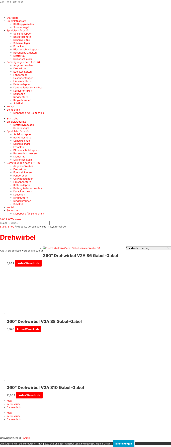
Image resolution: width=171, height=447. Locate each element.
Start (3, 226)
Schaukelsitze (21, 40)
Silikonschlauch (22, 59)
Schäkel (18, 103)
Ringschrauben (22, 100)
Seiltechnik (13, 109)
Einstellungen (123, 443)
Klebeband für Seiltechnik (28, 112)
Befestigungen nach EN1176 (23, 62)
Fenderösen (20, 74)
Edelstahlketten (22, 71)
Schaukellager (21, 43)
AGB (9, 400)
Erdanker (18, 46)
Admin (27, 437)
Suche (4, 223)
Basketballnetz (22, 36)
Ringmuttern (20, 97)
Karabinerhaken (22, 90)
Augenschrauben (23, 65)
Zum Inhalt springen (12, 1)
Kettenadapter (21, 84)
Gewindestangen (23, 78)
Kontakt (11, 106)
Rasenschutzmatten (25, 52)
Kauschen (19, 93)
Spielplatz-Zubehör (18, 30)
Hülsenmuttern (22, 81)
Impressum (13, 404)
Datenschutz (14, 407)
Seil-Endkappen (22, 33)
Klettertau (19, 55)
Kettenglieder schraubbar (28, 87)
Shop (11, 226)
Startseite (12, 17)
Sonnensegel (21, 27)
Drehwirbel (20, 68)
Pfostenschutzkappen (26, 49)
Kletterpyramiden (23, 24)
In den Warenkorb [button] (28, 263)
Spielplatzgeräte (16, 21)
